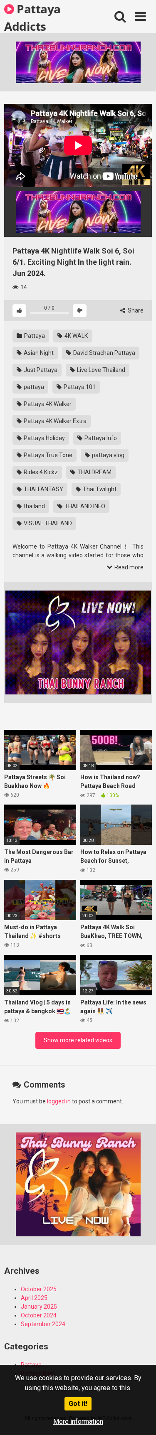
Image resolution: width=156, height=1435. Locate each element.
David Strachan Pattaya (103, 353)
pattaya (33, 387)
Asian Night (38, 353)
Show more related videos (78, 1040)
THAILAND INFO (84, 506)
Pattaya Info (100, 438)
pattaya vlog (107, 455)
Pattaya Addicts (32, 17)
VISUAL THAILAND (47, 523)
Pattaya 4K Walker (47, 404)
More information (78, 1421)
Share (135, 310)
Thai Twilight (99, 489)
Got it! (78, 1404)
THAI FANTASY (42, 489)
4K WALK (75, 335)
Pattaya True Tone (47, 455)
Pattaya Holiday (43, 438)
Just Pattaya (39, 370)
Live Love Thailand (100, 370)
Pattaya (34, 335)
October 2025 (39, 1289)
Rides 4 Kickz (40, 472)
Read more (128, 567)
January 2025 (39, 1306)
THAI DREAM (93, 472)
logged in (59, 1101)
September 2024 (43, 1324)
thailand (33, 506)
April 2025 (34, 1298)
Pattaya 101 (79, 387)
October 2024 (39, 1315)
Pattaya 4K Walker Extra (54, 421)
